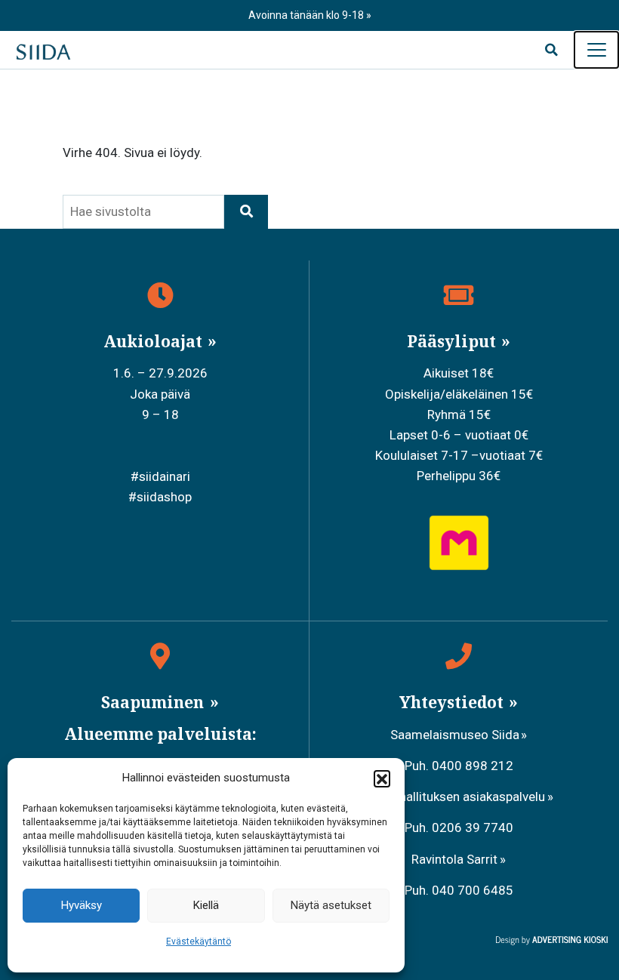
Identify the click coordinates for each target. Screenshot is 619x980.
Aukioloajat (154, 341)
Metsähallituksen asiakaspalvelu (454, 796)
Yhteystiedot (453, 702)
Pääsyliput (453, 341)
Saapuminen (154, 702)
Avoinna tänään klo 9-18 (307, 15)
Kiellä (206, 905)
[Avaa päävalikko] (596, 50)
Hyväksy (81, 905)
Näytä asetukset (331, 905)
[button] (382, 778)
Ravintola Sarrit (454, 859)
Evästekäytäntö (198, 941)
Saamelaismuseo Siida (454, 734)
